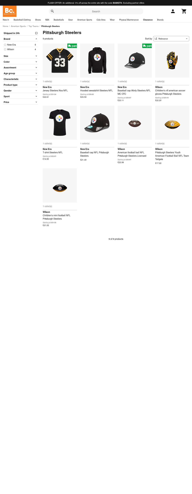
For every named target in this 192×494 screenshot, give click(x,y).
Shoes (38, 19)
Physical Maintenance (129, 19)
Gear (70, 19)
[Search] (52, 11)
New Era (47, 87)
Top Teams (34, 26)
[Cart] (184, 11)
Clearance (148, 19)
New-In (6, 19)
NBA (47, 19)
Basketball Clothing (22, 19)
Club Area (101, 19)
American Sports (84, 19)
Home (5, 26)
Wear (112, 19)
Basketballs (59, 19)
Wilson (158, 87)
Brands (160, 19)
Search (96, 11)
